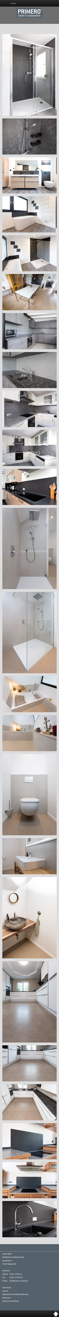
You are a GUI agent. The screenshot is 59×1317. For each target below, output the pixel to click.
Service (5, 1291)
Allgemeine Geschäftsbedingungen (15, 1294)
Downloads (6, 1288)
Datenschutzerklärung (10, 1301)
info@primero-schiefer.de (18, 1281)
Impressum (6, 1298)
